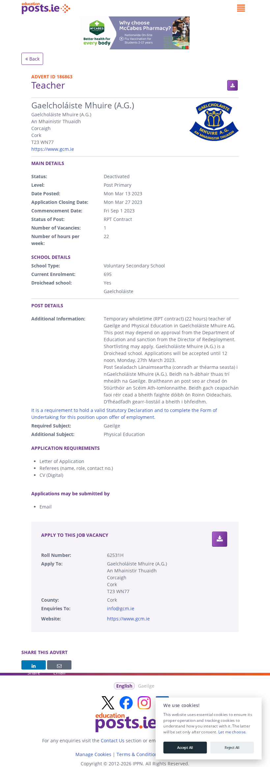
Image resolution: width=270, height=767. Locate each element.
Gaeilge (146, 686)
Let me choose (231, 732)
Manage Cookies (93, 754)
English (124, 686)
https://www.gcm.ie (52, 149)
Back (34, 59)
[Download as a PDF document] (232, 85)
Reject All (232, 747)
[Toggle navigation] (241, 8)
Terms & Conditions (138, 754)
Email (59, 665)
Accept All (185, 747)
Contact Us (112, 740)
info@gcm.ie (120, 608)
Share (33, 665)
